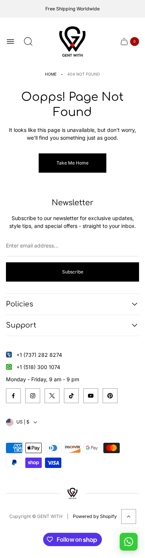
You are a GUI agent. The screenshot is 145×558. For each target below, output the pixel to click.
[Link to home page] (72, 493)
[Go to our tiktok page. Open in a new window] (71, 395)
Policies (19, 304)
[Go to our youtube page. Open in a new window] (90, 395)
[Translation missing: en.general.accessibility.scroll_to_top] (128, 516)
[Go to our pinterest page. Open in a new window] (110, 395)
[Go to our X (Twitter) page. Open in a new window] (52, 395)
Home (51, 74)
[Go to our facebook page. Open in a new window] (13, 395)
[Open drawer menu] (10, 41)
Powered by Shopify (95, 516)
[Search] (28, 41)
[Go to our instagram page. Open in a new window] (32, 395)
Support (21, 325)
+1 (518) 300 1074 (38, 367)
